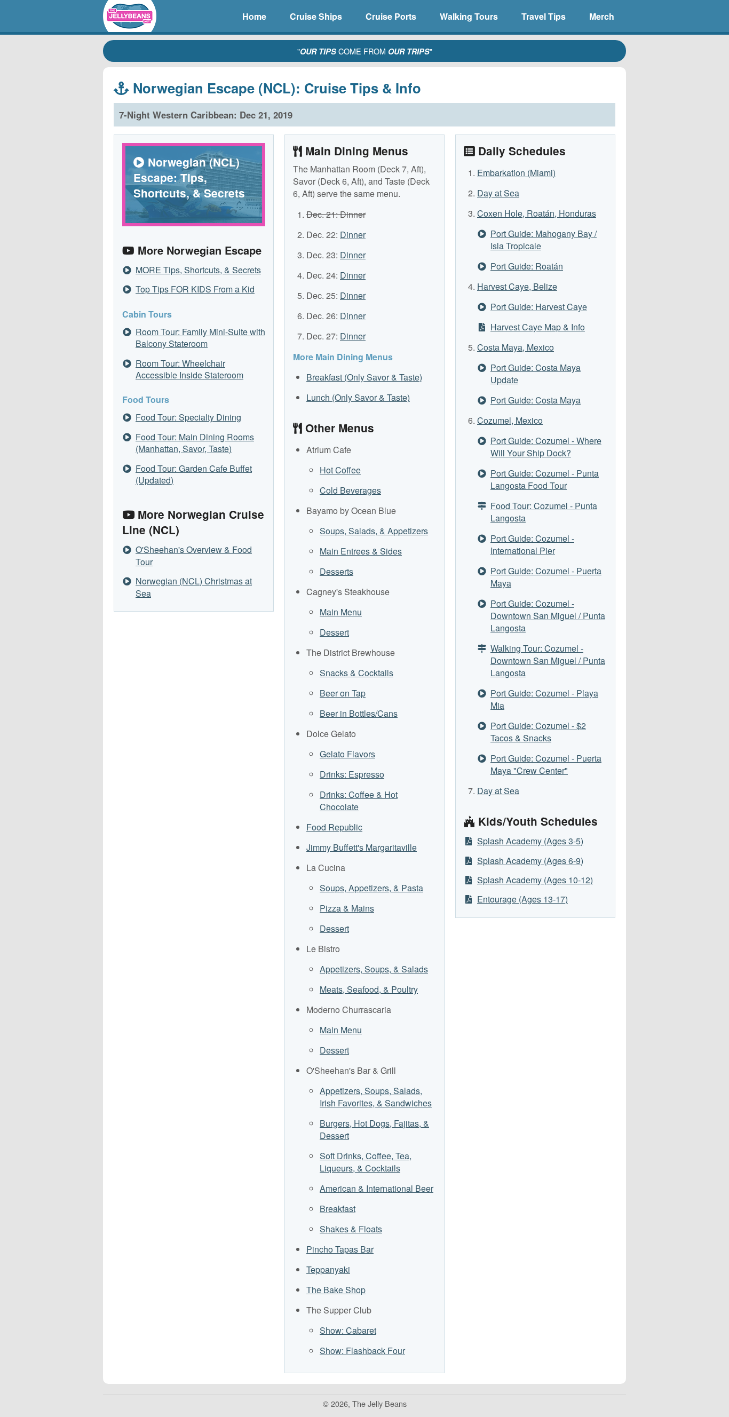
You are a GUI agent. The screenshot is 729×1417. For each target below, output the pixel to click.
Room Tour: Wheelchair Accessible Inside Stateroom (189, 369)
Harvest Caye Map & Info (537, 327)
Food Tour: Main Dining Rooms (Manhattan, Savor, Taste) (195, 443)
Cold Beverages (350, 490)
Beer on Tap (343, 693)
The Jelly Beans (129, 16)
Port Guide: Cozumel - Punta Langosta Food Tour (544, 479)
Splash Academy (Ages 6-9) (530, 860)
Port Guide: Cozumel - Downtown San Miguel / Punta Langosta (547, 615)
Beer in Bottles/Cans (359, 713)
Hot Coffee (340, 470)
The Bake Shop (336, 1290)
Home (254, 16)
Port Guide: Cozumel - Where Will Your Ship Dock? (545, 446)
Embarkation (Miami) (516, 173)
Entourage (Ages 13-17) (522, 899)
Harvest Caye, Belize (517, 286)
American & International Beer (376, 1188)
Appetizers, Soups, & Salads (374, 969)
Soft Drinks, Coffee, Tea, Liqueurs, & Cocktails (365, 1162)
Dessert (334, 632)
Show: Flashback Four (362, 1350)
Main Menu (341, 612)
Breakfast (337, 1208)
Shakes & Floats (351, 1229)
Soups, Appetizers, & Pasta (371, 888)
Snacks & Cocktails (356, 673)
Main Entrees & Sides (361, 551)
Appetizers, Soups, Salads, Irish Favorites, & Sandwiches (376, 1096)
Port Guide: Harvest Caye (538, 306)
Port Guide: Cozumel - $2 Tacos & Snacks (538, 731)
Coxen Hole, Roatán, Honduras (536, 213)
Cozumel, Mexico (510, 420)
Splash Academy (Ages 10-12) (535, 880)
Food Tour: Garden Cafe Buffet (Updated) (194, 474)
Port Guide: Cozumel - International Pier (532, 544)
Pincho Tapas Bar (340, 1249)
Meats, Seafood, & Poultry (369, 989)
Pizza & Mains (347, 908)
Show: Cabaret (348, 1330)
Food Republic (334, 827)
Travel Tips (543, 16)
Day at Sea (498, 193)
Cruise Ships (316, 16)
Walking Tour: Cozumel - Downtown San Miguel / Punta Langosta (547, 660)
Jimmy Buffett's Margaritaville (361, 847)
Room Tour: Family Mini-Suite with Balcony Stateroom (200, 338)
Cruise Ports (391, 16)
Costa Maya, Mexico (515, 347)
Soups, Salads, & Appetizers (374, 531)
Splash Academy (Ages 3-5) (530, 841)
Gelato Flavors (347, 754)
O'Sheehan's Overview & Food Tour (194, 555)
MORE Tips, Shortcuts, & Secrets (198, 270)
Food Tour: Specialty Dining (188, 417)
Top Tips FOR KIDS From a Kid (195, 289)
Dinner (353, 234)
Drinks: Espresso (352, 774)
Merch (601, 16)
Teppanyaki (328, 1269)
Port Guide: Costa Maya (535, 400)
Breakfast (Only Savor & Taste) (364, 377)
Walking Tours (469, 16)
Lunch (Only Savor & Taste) (358, 397)
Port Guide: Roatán (526, 266)
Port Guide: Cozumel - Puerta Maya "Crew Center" (545, 764)
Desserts (336, 571)
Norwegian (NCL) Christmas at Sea (194, 587)
